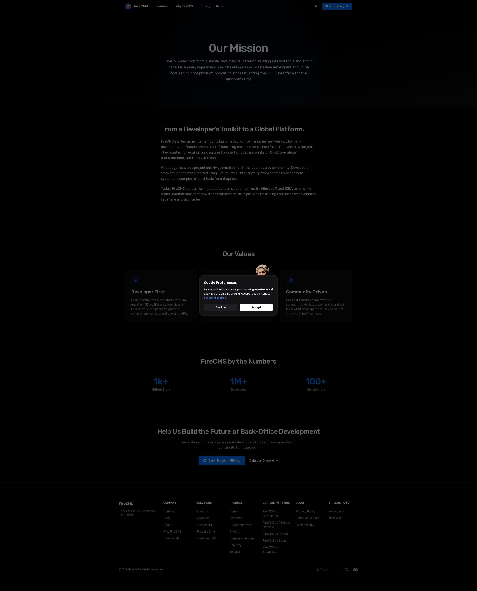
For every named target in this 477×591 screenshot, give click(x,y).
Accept (256, 307)
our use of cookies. (215, 297)
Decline (221, 307)
